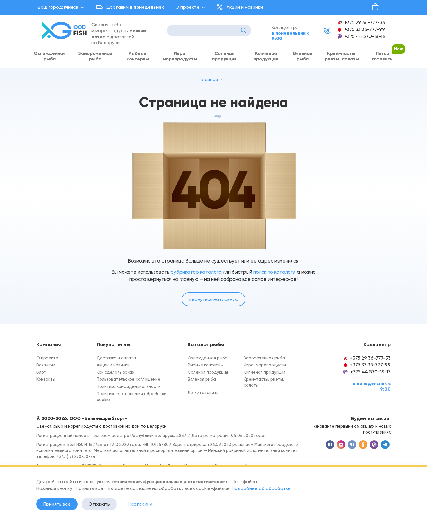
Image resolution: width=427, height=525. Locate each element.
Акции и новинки (245, 7)
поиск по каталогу (274, 272)
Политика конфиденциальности (129, 386)
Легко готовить (382, 56)
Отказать (99, 504)
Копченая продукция (266, 56)
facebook (330, 444)
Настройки (140, 504)
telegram (385, 444)
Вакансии (45, 365)
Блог (41, 372)
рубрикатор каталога (196, 272)
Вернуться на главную (213, 299)
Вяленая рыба (302, 56)
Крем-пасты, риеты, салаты (342, 56)
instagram (341, 444)
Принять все (57, 504)
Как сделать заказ (115, 372)
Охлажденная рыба (50, 56)
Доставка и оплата (116, 358)
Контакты (45, 379)
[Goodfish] (65, 30)
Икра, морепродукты (180, 56)
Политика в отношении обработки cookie (131, 396)
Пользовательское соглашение (128, 379)
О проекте (187, 7)
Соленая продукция (224, 56)
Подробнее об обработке (261, 488)
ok (363, 444)
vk (352, 444)
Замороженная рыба (95, 56)
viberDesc (374, 444)
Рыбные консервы (137, 56)
